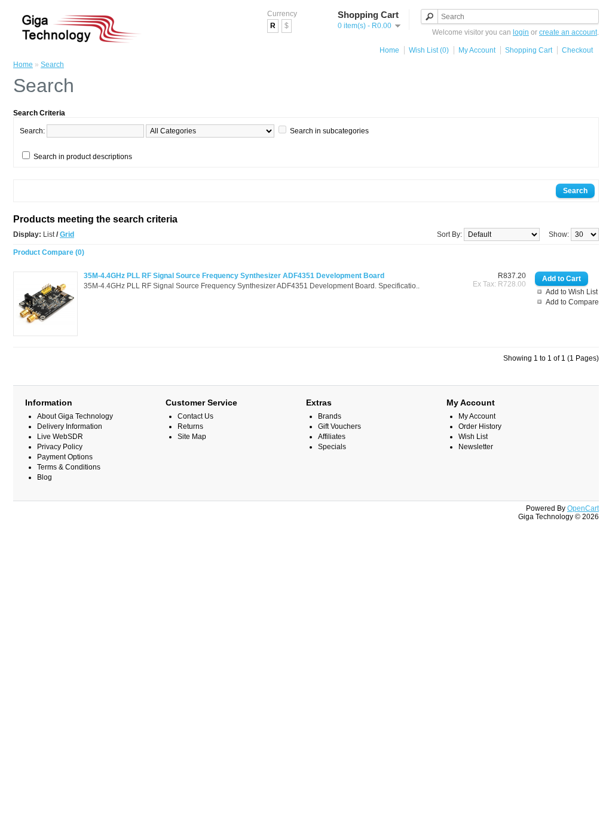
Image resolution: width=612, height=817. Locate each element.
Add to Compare (572, 302)
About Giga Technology (75, 416)
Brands (329, 416)
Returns (190, 426)
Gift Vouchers (339, 426)
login (521, 32)
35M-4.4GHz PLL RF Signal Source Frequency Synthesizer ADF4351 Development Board (234, 276)
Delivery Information (69, 426)
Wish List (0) (429, 50)
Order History (479, 426)
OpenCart (583, 508)
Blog (44, 477)
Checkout (577, 50)
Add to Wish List (572, 292)
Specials (332, 447)
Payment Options (65, 457)
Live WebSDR (60, 436)
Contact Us (195, 416)
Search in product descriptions (82, 157)
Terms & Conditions (68, 467)
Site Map (192, 436)
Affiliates (331, 436)
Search (52, 64)
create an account (568, 32)
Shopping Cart (528, 50)
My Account (476, 50)
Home (389, 50)
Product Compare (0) (48, 252)
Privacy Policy (59, 447)
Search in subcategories (329, 131)
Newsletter (475, 447)
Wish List (473, 436)
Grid (67, 234)
